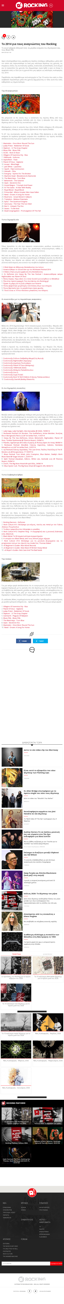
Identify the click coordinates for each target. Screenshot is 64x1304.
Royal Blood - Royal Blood (14, 190)
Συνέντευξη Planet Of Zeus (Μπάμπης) (18, 365)
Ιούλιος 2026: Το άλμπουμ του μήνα (47, 1123)
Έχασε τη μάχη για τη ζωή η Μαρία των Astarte (22, 283)
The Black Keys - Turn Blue (14, 178)
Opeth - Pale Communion (14, 169)
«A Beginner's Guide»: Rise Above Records (19, 545)
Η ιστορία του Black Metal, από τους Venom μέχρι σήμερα (26, 538)
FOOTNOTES (7, 1251)
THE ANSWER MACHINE (10, 1256)
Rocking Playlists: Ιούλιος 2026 (16, 1143)
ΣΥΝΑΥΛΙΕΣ (43, 1203)
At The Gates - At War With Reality (17, 187)
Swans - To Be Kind (11, 208)
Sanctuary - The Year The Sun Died (18, 204)
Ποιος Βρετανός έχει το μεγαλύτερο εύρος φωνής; (23, 288)
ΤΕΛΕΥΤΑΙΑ (16, 954)
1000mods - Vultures (11, 157)
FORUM (24, 1239)
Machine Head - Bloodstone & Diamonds (20, 176)
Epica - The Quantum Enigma (15, 201)
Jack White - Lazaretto (12, 167)
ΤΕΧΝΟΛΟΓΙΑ (7, 1218)
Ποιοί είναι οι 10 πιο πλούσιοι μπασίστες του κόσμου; (26, 290)
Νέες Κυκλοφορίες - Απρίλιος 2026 (48, 1033)
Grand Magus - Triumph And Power (18, 185)
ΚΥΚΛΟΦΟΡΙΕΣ (7, 1210)
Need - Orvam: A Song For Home (17, 194)
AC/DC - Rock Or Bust (11, 153)
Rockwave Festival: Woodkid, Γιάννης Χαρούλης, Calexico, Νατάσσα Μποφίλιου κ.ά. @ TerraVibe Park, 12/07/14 (32, 446)
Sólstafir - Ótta (10, 171)
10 (40, 1226)
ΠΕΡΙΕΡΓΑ (6, 1215)
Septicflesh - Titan (10, 160)
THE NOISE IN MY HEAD (10, 1246)
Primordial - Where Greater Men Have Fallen (21, 192)
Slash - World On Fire (12, 183)
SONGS (23, 1210)
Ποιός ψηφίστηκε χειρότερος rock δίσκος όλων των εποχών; (27, 286)
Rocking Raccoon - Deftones (14, 522)
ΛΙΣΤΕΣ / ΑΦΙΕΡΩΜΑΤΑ (44, 1220)
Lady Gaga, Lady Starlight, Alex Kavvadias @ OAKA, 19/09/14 (26, 431)
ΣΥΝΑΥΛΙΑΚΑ (7, 1207)
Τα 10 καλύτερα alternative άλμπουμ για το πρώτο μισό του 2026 (48, 977)
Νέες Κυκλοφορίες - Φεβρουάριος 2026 (48, 1060)
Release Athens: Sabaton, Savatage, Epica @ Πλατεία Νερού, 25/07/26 (47, 1142)
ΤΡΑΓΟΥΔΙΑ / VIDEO (9, 1212)
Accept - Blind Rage (11, 164)
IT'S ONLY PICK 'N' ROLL (10, 1249)
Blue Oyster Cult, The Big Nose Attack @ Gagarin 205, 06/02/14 (28, 466)
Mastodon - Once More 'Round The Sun (18, 143)
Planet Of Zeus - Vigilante (13, 162)
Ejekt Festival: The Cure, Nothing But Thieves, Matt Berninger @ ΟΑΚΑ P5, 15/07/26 (16, 1161)
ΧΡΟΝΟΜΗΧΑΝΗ (44, 1234)
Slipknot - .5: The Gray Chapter (15, 148)
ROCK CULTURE (7, 1254)
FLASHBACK (43, 1237)
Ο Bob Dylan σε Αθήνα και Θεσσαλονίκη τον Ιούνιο (23, 267)
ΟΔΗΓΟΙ (41, 1229)
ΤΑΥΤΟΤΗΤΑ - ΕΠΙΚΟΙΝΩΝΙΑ (19, 1291)
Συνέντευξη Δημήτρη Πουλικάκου (17, 363)
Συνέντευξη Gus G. (10, 372)
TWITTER (35, 1291)
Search (51, 5)
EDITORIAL (6, 1244)
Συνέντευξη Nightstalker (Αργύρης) (17, 361)
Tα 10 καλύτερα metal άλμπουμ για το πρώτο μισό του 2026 (16, 1034)
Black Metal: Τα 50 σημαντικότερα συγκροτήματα (22, 536)
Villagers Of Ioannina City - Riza (15, 155)
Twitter (13, 37)
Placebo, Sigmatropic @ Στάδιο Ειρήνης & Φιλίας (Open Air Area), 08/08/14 (32, 443)
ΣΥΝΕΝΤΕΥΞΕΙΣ (27, 1219)
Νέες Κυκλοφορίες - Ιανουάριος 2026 (16, 1088)
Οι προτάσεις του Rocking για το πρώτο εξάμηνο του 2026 (16, 977)
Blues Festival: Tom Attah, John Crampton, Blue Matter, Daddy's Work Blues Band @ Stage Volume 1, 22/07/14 (32, 455)
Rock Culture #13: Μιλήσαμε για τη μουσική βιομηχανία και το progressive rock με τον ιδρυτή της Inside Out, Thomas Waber (32, 542)
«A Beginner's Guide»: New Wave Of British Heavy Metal (25, 548)
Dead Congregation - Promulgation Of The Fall (22, 211)
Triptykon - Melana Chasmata (16, 199)
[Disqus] (32, 674)
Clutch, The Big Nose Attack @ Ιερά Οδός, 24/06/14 (23, 463)
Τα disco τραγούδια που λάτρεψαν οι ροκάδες (21, 529)
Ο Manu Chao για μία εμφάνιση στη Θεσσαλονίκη (23, 272)
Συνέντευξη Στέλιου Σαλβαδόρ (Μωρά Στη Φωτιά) (23, 358)
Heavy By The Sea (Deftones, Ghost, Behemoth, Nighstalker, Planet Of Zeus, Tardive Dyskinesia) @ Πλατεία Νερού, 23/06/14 (32, 439)
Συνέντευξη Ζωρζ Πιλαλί (13, 375)
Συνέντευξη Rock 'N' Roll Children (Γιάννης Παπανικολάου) (26, 377)
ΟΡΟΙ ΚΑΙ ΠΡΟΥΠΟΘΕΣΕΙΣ (45, 1291)
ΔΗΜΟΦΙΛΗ (47, 954)
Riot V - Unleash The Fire (14, 206)
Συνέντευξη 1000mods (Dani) (14, 368)
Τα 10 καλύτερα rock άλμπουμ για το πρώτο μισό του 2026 (16, 1005)
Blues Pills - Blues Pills (11, 150)
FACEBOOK (29, 1291)
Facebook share (8, 37)
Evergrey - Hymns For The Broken (17, 173)
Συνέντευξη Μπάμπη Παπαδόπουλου (18, 370)
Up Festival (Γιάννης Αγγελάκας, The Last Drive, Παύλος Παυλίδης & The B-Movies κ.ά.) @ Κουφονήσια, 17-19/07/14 (32, 450)
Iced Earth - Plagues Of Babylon (15, 616)
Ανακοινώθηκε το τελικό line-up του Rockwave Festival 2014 (27, 269)
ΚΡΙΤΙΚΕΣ (24, 1203)
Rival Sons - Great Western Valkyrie (18, 197)
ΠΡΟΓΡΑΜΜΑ (43, 1210)
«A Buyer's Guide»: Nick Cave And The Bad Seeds (23, 550)
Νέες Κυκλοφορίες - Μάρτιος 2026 (16, 1060)
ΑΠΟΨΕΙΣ (6, 1239)
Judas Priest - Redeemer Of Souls (16, 146)
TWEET (41, 641)
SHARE (24, 641)
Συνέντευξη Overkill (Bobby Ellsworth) (19, 379)
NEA (4, 1203)
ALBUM (23, 1207)
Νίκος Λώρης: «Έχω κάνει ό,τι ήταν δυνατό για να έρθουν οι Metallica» (31, 279)
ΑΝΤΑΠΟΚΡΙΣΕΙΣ (44, 1207)
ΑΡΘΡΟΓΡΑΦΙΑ (43, 1232)
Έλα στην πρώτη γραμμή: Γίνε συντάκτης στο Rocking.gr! (26, 281)
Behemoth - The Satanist (14, 180)
